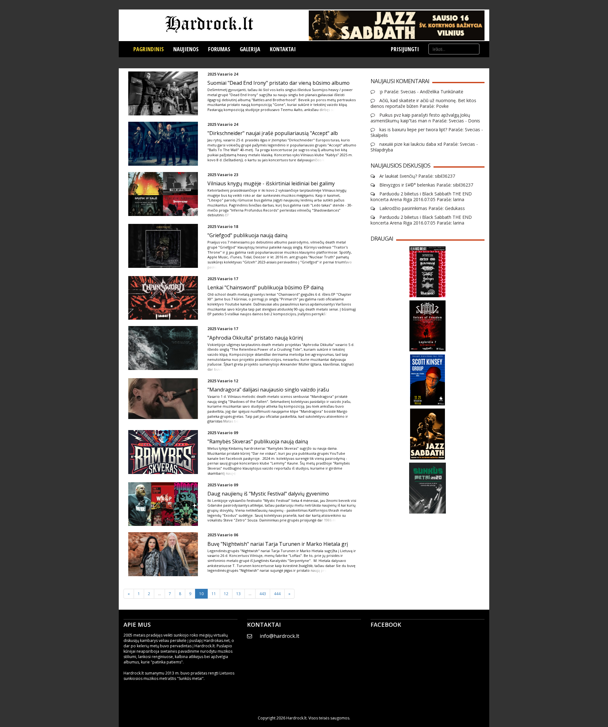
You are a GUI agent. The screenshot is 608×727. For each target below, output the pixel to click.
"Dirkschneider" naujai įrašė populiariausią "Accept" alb (272, 133)
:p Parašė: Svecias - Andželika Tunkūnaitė (420, 92)
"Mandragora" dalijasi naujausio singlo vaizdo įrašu (268, 389)
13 (238, 593)
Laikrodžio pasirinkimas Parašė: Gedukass (421, 208)
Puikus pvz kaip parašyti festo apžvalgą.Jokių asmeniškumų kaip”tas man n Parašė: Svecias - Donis (425, 118)
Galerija (250, 49)
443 (262, 593)
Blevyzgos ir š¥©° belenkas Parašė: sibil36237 (425, 185)
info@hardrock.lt (279, 635)
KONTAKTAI (283, 49)
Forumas (219, 49)
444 (277, 593)
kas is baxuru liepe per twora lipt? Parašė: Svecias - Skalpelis (426, 132)
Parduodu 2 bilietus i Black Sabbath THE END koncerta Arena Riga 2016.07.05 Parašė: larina (421, 196)
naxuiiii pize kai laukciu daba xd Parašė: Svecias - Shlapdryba (424, 147)
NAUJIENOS (186, 49)
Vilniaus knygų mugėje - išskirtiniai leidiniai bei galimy (271, 183)
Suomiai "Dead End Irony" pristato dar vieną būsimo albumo (278, 82)
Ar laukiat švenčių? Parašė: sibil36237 (416, 176)
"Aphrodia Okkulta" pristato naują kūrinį (255, 337)
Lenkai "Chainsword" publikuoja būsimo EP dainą (265, 287)
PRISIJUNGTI (405, 49)
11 (214, 593)
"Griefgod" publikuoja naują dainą (247, 235)
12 (226, 593)
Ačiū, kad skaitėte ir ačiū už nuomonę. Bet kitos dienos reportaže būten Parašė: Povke (423, 103)
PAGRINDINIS (148, 49)
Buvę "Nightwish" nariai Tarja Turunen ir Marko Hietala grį (277, 543)
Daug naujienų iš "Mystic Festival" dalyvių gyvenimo (268, 493)
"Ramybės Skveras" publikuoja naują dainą (257, 441)
